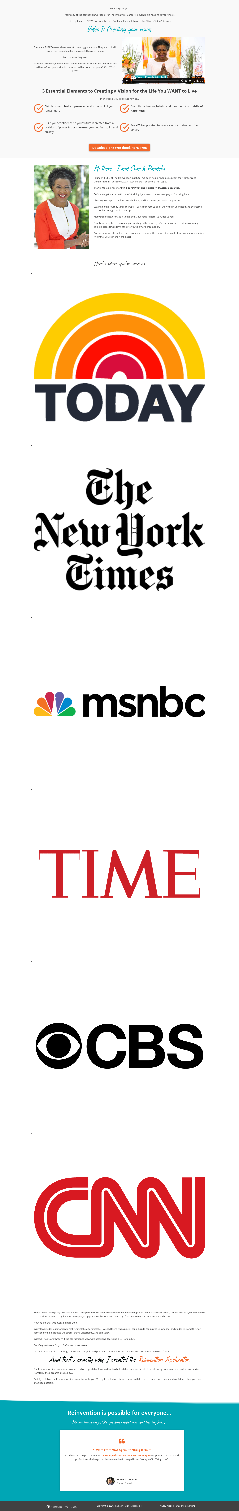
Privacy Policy (165, 1505)
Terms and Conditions (185, 1505)
